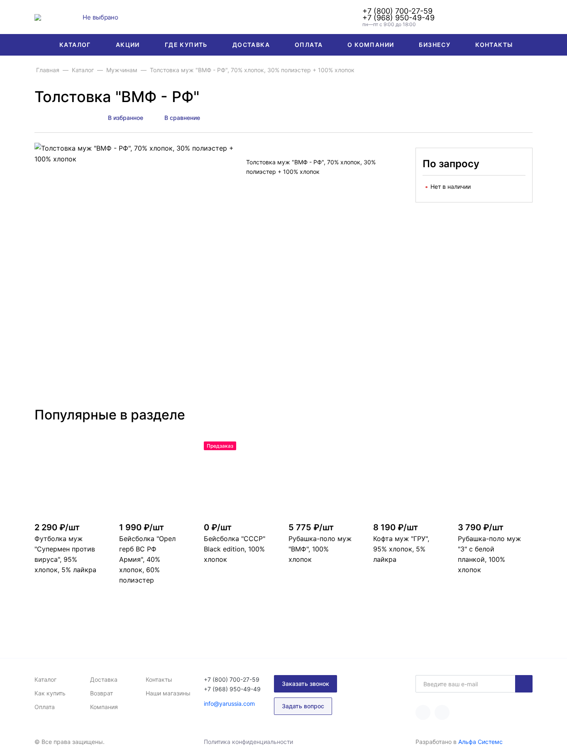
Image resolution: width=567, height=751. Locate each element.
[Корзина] (528, 17)
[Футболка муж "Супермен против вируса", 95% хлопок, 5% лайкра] (71, 478)
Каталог (75, 44)
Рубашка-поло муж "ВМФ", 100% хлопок (320, 548)
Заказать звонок (305, 683)
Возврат (101, 693)
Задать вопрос (303, 706)
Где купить (186, 44)
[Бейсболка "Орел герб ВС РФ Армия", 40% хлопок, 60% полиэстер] (156, 478)
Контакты (494, 44)
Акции (128, 44)
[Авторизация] (507, 17)
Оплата (309, 44)
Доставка (251, 44)
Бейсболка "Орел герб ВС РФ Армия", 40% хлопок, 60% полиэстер (147, 559)
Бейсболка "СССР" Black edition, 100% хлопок (234, 548)
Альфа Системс (480, 741)
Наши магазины (168, 693)
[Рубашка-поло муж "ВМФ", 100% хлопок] (325, 478)
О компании (370, 44)
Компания (104, 706)
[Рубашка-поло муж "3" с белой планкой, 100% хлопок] (495, 478)
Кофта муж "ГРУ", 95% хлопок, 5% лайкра (401, 548)
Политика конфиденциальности (248, 741)
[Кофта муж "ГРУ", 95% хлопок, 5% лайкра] (410, 478)
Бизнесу (434, 44)
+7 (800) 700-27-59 (397, 11)
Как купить (50, 693)
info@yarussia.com (229, 703)
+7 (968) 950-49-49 (398, 18)
